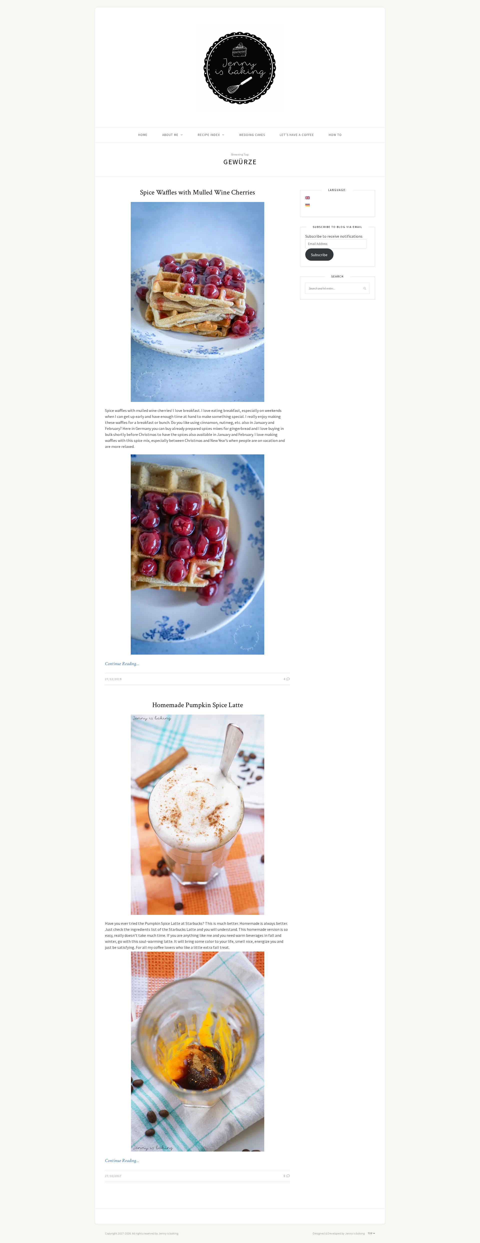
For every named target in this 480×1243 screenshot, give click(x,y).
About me (170, 135)
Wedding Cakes (252, 135)
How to (335, 135)
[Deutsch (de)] (307, 205)
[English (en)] (307, 197)
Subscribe (319, 254)
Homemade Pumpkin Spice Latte (197, 705)
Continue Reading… (122, 664)
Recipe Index (209, 135)
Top (370, 1233)
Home (143, 135)
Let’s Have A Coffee (297, 135)
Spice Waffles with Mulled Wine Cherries (197, 192)
